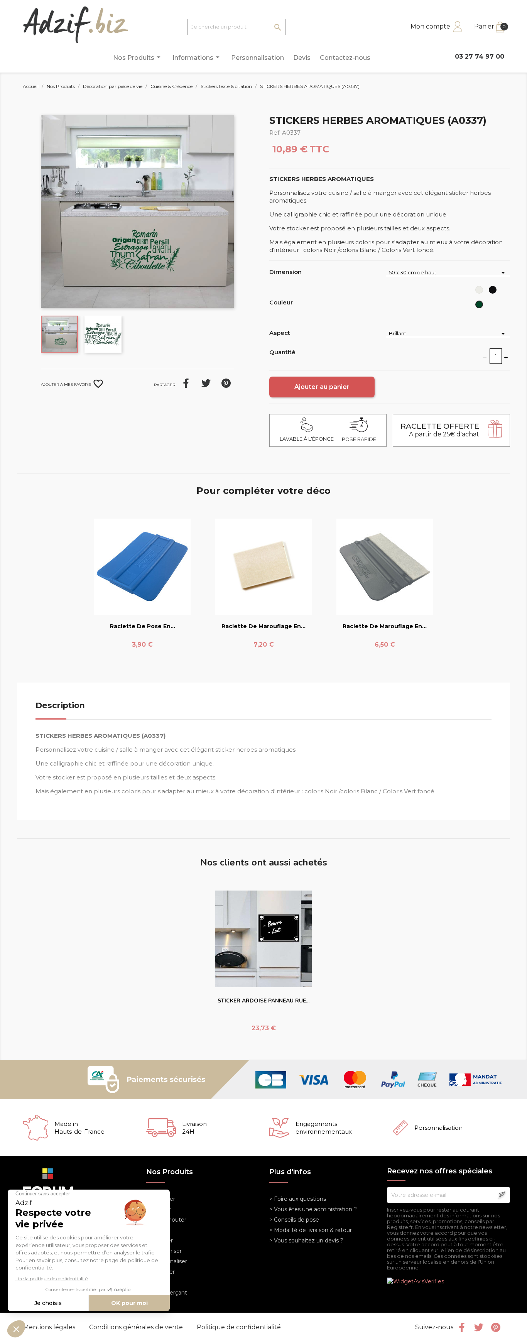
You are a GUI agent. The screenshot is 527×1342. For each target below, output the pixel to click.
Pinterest (226, 383)
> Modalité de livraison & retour (310, 1230)
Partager (186, 383)
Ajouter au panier (322, 386)
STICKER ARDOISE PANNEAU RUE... (263, 1000)
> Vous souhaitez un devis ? (306, 1240)
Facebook (462, 1327)
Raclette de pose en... (142, 626)
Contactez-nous (345, 57)
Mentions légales (50, 1327)
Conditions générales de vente (136, 1327)
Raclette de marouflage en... (263, 626)
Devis (302, 57)
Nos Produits (138, 57)
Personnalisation (257, 57)
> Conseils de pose (294, 1219)
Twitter (478, 1327)
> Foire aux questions (297, 1198)
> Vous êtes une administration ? (313, 1209)
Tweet (206, 383)
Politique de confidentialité (239, 1327)
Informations (197, 57)
